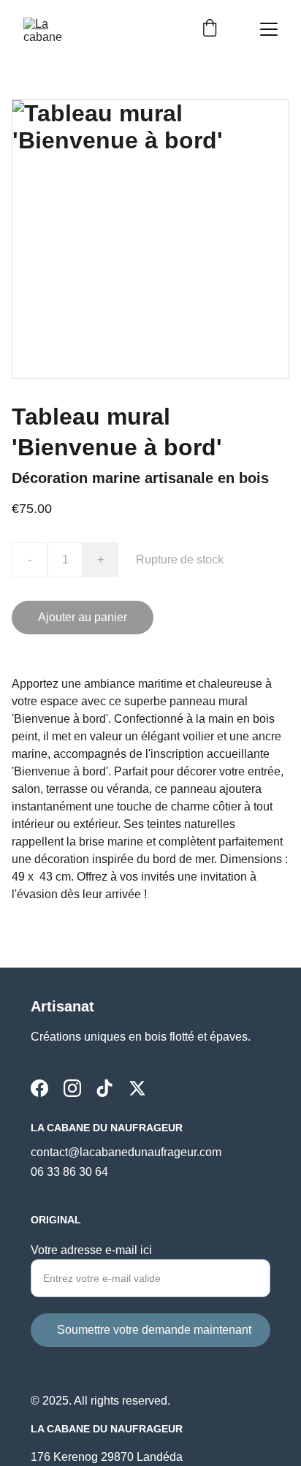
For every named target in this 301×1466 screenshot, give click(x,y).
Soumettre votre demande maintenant (154, 1329)
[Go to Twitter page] (137, 1088)
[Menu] (269, 29)
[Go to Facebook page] (39, 1088)
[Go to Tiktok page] (104, 1088)
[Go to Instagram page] (72, 1088)
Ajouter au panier (82, 617)
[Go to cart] (209, 29)
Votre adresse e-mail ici (91, 1250)
